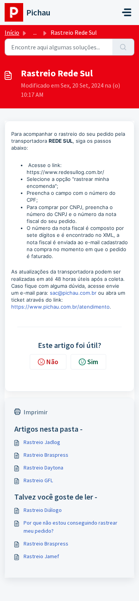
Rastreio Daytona (43, 467)
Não (52, 361)
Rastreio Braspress (46, 454)
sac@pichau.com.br (73, 293)
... (35, 32)
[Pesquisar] (123, 47)
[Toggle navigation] (126, 12)
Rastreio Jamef (41, 556)
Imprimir (35, 412)
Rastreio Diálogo (43, 509)
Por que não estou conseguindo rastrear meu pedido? (70, 526)
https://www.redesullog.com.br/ (65, 172)
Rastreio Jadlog (42, 442)
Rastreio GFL (38, 480)
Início (12, 32)
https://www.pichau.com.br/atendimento (60, 307)
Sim (92, 361)
